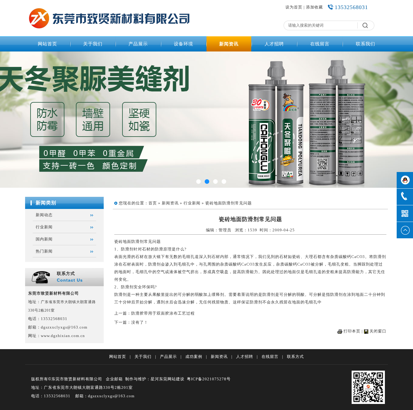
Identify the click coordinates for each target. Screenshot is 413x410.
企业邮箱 (114, 379)
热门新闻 (44, 251)
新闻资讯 (229, 43)
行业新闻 (44, 227)
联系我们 (365, 43)
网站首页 (47, 43)
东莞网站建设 (171, 379)
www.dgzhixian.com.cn (63, 335)
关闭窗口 (377, 331)
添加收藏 (314, 7)
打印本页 (351, 331)
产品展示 (138, 43)
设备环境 (183, 43)
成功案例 (193, 356)
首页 (152, 203)
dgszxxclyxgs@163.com (64, 327)
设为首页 (293, 7)
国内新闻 (44, 239)
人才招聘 (274, 43)
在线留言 (320, 43)
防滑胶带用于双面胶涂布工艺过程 (163, 313)
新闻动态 (44, 215)
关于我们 (92, 43)
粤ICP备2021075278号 (209, 379)
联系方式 (295, 356)
